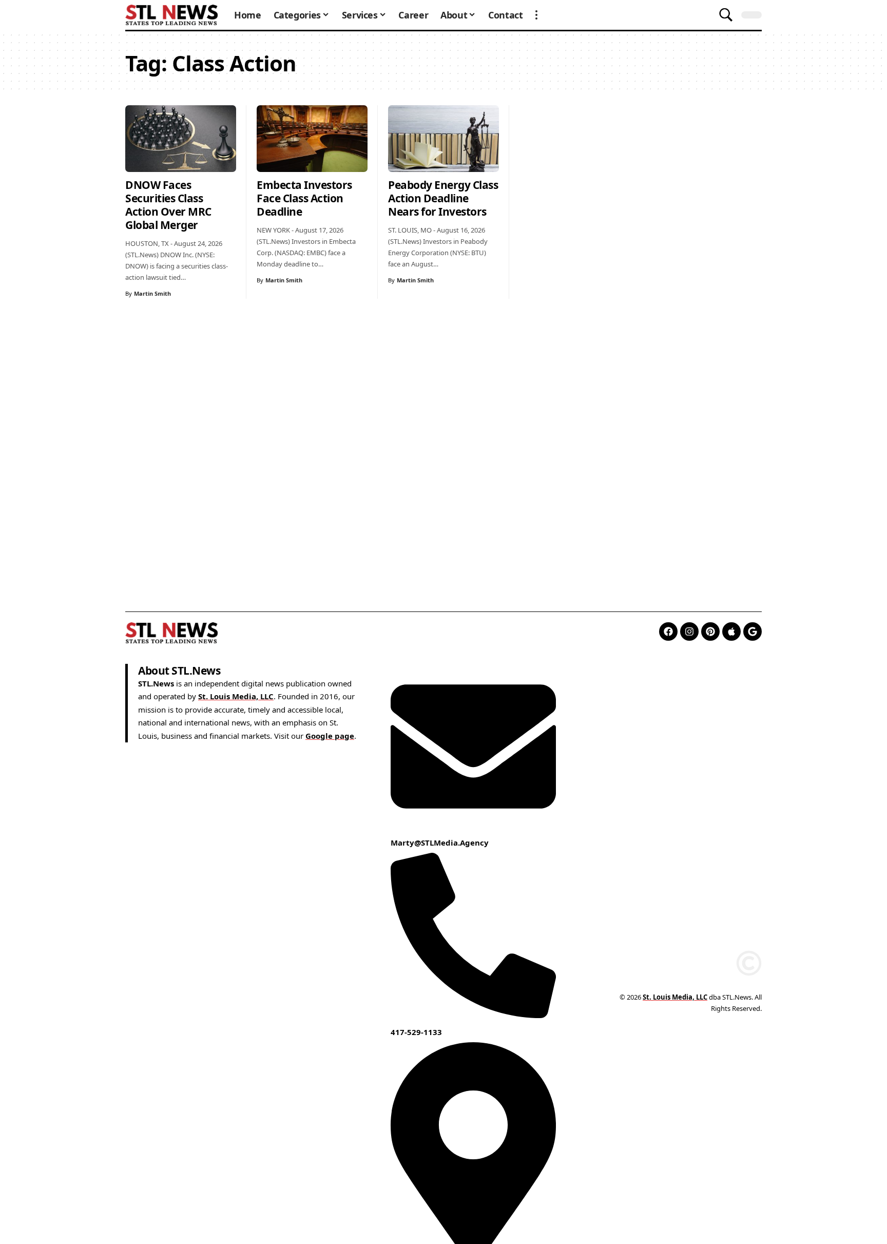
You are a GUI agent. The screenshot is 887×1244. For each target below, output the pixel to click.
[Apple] (731, 631)
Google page (329, 736)
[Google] (752, 631)
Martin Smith (152, 293)
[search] (726, 15)
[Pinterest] (710, 631)
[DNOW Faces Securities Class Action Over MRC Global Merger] (180, 138)
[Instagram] (689, 631)
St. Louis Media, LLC (236, 696)
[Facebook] (668, 631)
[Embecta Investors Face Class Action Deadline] (312, 138)
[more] (536, 15)
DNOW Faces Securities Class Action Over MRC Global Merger (168, 205)
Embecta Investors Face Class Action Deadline (304, 198)
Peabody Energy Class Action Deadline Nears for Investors (443, 198)
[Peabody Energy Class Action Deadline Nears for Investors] (443, 138)
